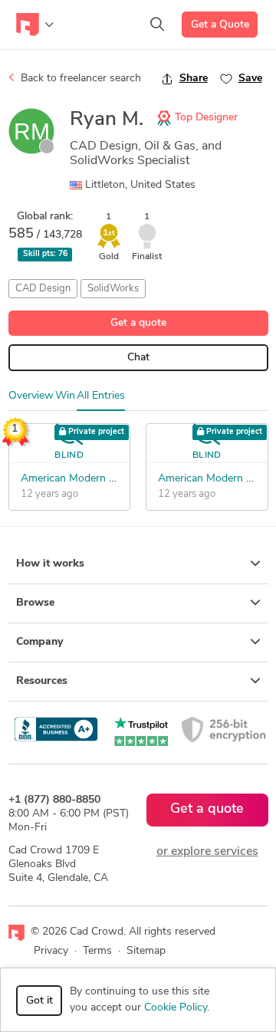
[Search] (157, 24)
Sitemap (146, 951)
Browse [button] (35, 603)
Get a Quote (220, 25)
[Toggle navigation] (35, 24)
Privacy (51, 951)
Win (65, 396)
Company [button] (39, 642)
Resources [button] (41, 681)
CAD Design (43, 289)
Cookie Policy (175, 1008)
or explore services (207, 852)
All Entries (101, 396)
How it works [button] (50, 564)
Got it (39, 1001)
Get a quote (138, 323)
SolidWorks (113, 289)
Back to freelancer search (79, 78)
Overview (31, 396)
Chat (138, 357)
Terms (97, 951)
